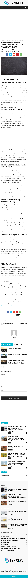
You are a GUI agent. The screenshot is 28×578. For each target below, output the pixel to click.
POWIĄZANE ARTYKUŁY (6, 344)
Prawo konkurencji (5, 544)
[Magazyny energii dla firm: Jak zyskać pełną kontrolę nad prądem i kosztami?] (4, 455)
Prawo (9, 432)
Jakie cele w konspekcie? (15, 348)
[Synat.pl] (14, 3)
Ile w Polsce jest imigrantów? (22, 322)
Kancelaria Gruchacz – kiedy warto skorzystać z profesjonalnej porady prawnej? (17, 429)
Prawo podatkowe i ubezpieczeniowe (9, 540)
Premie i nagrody (5, 536)
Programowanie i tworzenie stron (9, 534)
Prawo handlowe (5, 542)
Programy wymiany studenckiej (8, 546)
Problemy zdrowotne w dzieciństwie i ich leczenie (13, 538)
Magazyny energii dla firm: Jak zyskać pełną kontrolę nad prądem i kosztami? (16, 455)
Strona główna (3, 40)
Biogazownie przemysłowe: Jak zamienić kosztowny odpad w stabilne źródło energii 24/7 (16, 464)
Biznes (2, 42)
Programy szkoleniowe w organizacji (12, 42)
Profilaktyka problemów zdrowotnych (10, 548)
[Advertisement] (14, 24)
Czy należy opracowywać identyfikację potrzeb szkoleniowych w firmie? (16, 362)
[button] (26, 7)
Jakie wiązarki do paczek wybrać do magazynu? (15, 447)
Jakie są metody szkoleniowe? (17, 354)
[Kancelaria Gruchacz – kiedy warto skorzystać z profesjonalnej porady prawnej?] (4, 428)
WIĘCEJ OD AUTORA (18, 344)
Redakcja (5, 51)
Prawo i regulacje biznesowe (7, 550)
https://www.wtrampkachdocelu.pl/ (10, 306)
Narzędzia (10, 449)
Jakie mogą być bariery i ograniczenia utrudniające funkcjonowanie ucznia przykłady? (17, 526)
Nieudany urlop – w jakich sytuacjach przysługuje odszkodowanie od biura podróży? (16, 439)
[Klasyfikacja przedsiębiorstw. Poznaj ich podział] (4, 513)
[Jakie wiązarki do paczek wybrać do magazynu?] (4, 448)
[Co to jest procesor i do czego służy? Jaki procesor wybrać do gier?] (4, 519)
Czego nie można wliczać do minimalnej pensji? (7, 323)
